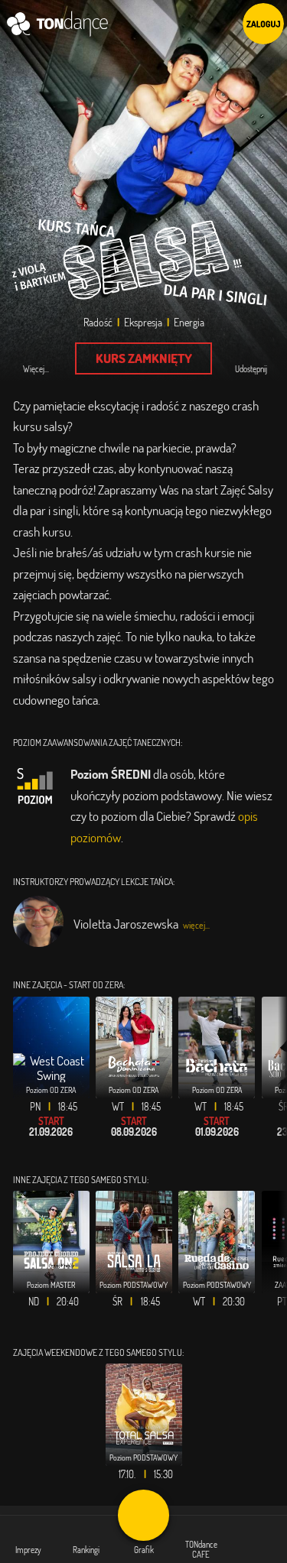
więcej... (196, 925)
